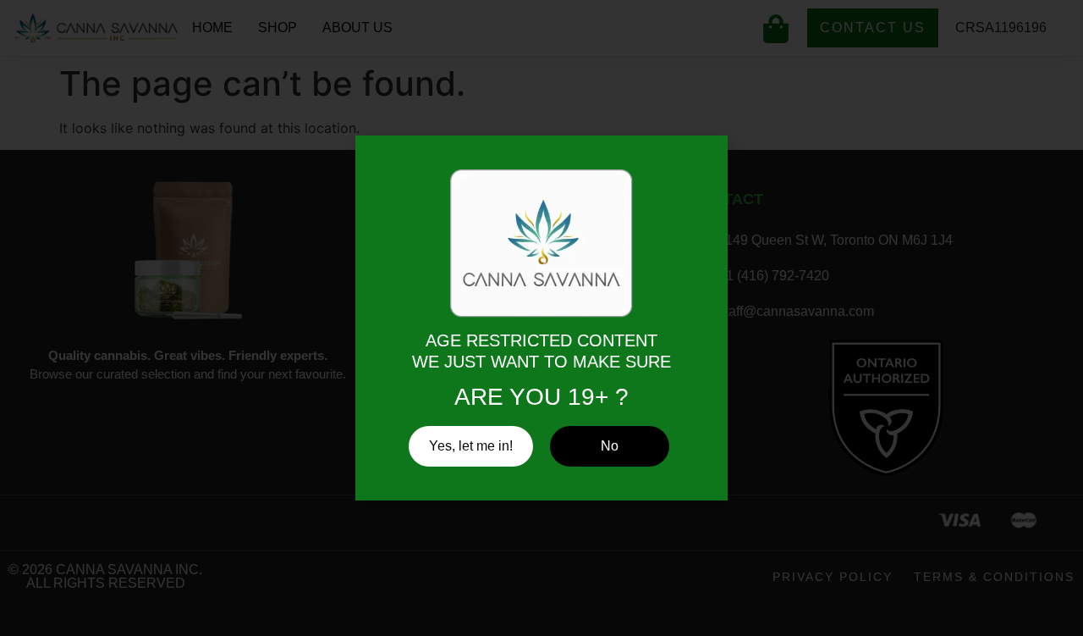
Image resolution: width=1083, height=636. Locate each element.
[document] (541, 318)
